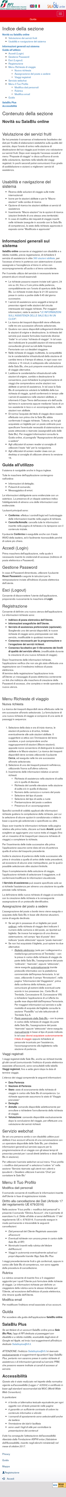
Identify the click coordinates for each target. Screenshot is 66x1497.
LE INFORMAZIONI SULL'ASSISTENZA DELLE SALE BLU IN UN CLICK (34, 315)
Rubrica (19, 90)
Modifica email (22, 94)
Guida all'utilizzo (11, 50)
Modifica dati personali (27, 87)
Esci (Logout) (15, 60)
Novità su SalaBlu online (15, 34)
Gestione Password (18, 56)
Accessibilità (9, 106)
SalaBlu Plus (9, 102)
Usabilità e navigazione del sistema (27, 41)
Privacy (6, 1454)
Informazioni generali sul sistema (20, 46)
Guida (11, 97)
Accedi (10, 1478)
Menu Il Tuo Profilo (18, 83)
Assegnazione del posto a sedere (32, 73)
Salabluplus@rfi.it (21, 1344)
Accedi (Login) (16, 53)
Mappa (6, 1466)
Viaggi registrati (23, 77)
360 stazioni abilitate (44, 258)
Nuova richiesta (23, 70)
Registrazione (15, 63)
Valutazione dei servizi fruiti (22, 38)
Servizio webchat (17, 80)
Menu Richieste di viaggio (22, 67)
